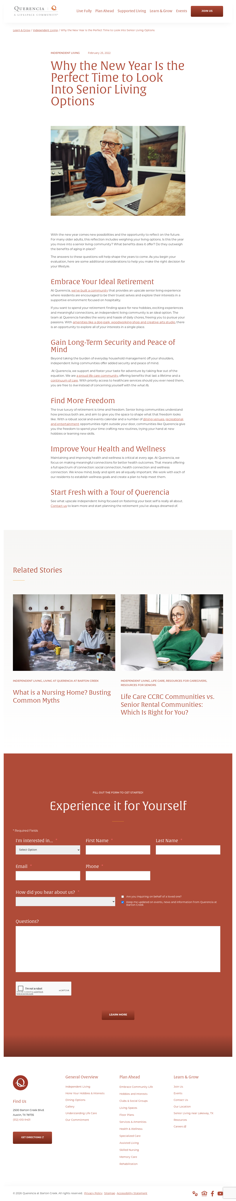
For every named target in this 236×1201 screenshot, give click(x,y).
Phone (94, 866)
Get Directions (31, 1135)
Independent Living (45, 30)
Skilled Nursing (129, 1150)
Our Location (182, 1106)
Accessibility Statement (132, 1193)
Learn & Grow (21, 30)
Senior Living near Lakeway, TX (193, 1113)
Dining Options (75, 1100)
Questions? (27, 921)
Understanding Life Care (81, 1113)
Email (24, 866)
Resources (180, 1120)
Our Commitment (77, 1120)
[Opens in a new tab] (212, 1193)
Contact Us (181, 1100)
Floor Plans (126, 1115)
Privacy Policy (93, 1193)
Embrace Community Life (136, 1087)
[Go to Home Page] (36, 14)
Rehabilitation (128, 1164)
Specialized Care (129, 1136)
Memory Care (128, 1157)
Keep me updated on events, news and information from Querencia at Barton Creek (171, 904)
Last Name (169, 840)
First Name (99, 840)
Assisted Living (129, 1143)
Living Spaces (128, 1108)
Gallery (69, 1106)
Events (178, 1093)
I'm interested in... (36, 840)
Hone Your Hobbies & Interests (85, 1093)
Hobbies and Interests (133, 1094)
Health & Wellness (131, 1129)
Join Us (178, 1087)
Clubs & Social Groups (133, 1101)
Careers (180, 1126)
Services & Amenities (132, 1122)
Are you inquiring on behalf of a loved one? (154, 896)
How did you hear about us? (47, 892)
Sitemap (109, 1193)
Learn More (118, 1014)
